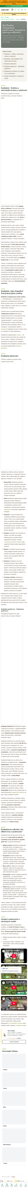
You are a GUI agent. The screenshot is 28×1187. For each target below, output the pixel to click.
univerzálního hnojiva (15, 1023)
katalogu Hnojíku (21, 1025)
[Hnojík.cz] (5, 9)
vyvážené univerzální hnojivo (12, 542)
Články (7, 17)
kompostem (7, 509)
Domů (2, 17)
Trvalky (17, 19)
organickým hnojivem (18, 792)
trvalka (19, 335)
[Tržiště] (12, 9)
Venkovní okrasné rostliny (7, 19)
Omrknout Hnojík (14, 1041)
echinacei (4, 329)
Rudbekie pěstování (10, 64)
